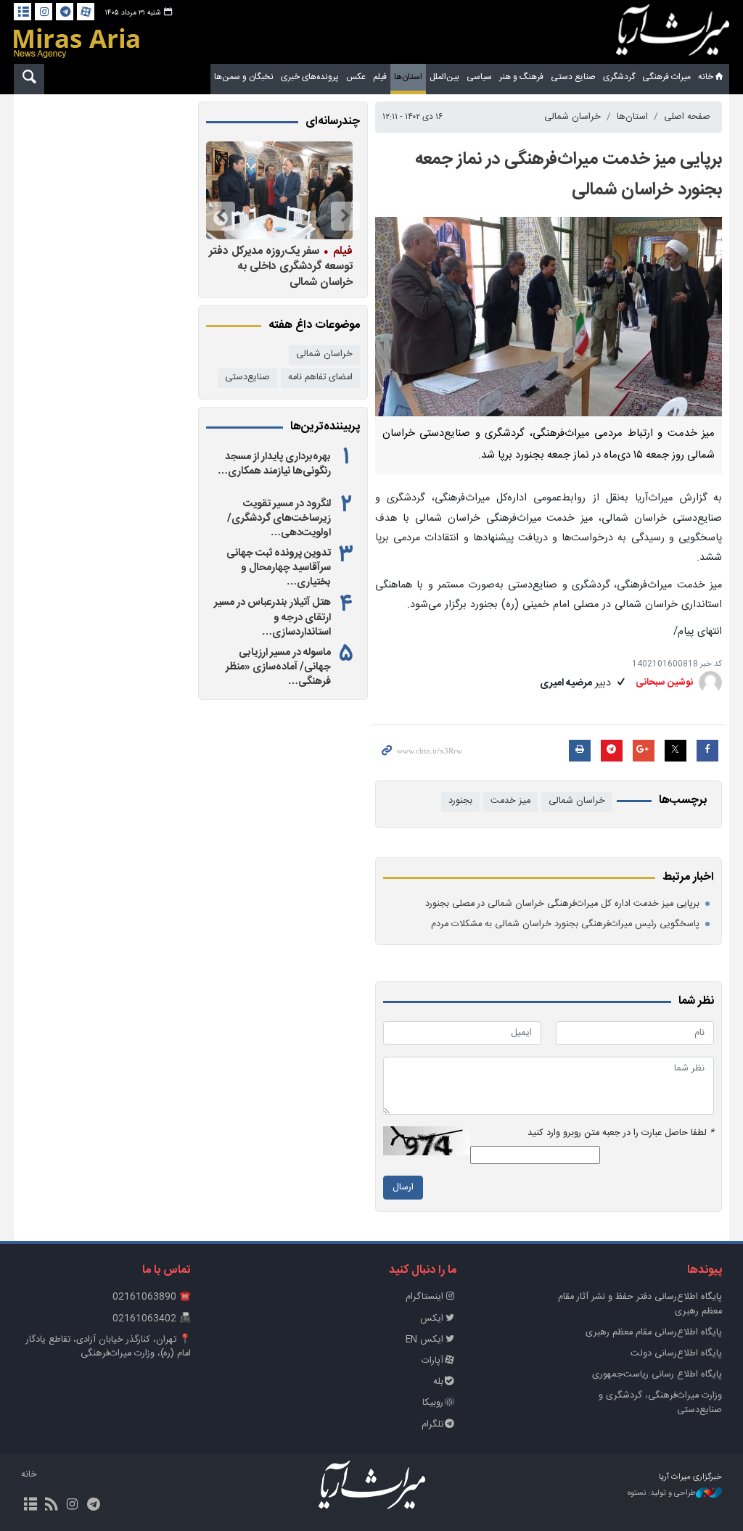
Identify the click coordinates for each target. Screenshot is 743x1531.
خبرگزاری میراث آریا (672, 34)
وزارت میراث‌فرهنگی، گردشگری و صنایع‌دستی (660, 1402)
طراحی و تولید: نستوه (662, 1493)
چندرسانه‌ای (332, 122)
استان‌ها (408, 77)
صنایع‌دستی (247, 377)
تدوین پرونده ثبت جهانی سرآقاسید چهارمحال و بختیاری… (278, 568)
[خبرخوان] (51, 1505)
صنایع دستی (573, 77)
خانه (705, 77)
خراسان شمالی (572, 117)
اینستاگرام (424, 1297)
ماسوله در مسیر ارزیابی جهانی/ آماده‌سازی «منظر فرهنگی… (278, 667)
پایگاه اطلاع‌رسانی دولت (676, 1353)
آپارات (432, 1361)
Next (220, 216)
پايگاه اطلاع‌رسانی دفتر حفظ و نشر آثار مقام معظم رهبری (640, 1304)
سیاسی (479, 77)
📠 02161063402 (151, 1318)
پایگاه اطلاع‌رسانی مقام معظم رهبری (654, 1332)
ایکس (431, 1318)
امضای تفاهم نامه (320, 377)
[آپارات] (85, 11)
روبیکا (432, 1403)
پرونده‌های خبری (310, 77)
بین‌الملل (444, 77)
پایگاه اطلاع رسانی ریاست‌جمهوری (657, 1374)
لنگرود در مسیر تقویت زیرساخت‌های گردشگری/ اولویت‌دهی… (279, 518)
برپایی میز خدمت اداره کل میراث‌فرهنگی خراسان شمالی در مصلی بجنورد (562, 904)
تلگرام (432, 1424)
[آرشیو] (22, 11)
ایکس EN (424, 1340)
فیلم (380, 77)
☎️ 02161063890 (151, 1297)
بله (438, 1382)
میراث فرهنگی (666, 77)
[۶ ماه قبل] (279, 190)
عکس (356, 77)
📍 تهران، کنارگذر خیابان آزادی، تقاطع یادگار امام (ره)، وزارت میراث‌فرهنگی (108, 1346)
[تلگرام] (64, 11)
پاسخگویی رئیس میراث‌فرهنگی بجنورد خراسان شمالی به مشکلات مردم (565, 924)
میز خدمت (510, 801)
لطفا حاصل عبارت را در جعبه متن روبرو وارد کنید (621, 1133)
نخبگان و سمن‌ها (244, 77)
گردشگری (619, 77)
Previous (345, 216)
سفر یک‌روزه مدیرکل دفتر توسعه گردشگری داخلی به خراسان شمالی (281, 266)
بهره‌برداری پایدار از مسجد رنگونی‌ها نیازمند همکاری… (274, 464)
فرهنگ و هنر (521, 77)
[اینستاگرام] (43, 11)
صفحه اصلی (687, 117)
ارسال (403, 1187)
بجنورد (460, 801)
